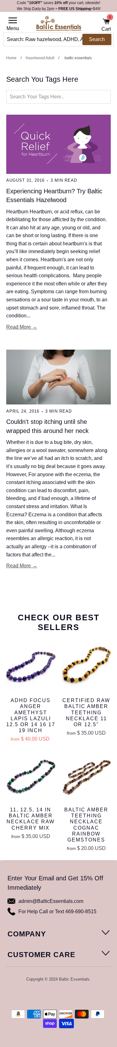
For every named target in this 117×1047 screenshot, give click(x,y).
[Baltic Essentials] (58, 25)
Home (11, 58)
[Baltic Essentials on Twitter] (45, 995)
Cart (106, 25)
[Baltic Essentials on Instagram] (70, 995)
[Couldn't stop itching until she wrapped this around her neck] (58, 377)
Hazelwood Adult (40, 58)
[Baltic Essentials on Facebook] (54, 995)
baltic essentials (78, 58)
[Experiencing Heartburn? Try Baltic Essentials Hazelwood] (58, 144)
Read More (18, 327)
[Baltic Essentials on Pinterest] (62, 995)
